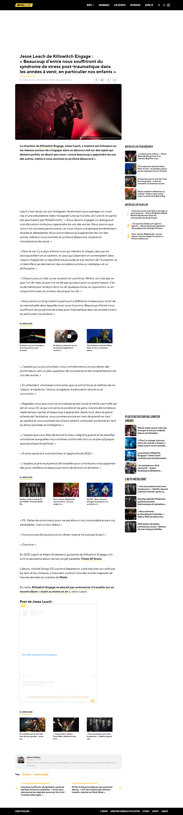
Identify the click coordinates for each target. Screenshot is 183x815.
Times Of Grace (91, 559)
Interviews (135, 5)
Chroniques (104, 5)
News (89, 5)
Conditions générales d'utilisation (125, 811)
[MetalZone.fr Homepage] (24, 5)
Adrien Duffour (29, 80)
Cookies (164, 811)
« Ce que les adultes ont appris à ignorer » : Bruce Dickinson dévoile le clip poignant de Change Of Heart (148, 226)
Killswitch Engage (52, 146)
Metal (63, 577)
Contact (155, 811)
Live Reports (120, 5)
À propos (104, 811)
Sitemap (146, 811)
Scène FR (149, 5)
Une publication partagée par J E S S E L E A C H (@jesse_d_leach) (58, 696)
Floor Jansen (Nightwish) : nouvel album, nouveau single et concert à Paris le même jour (147, 236)
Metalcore (26, 774)
